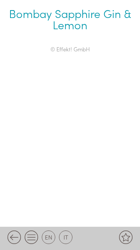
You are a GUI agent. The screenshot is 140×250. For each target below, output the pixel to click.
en (48, 237)
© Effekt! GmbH (70, 49)
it (65, 237)
